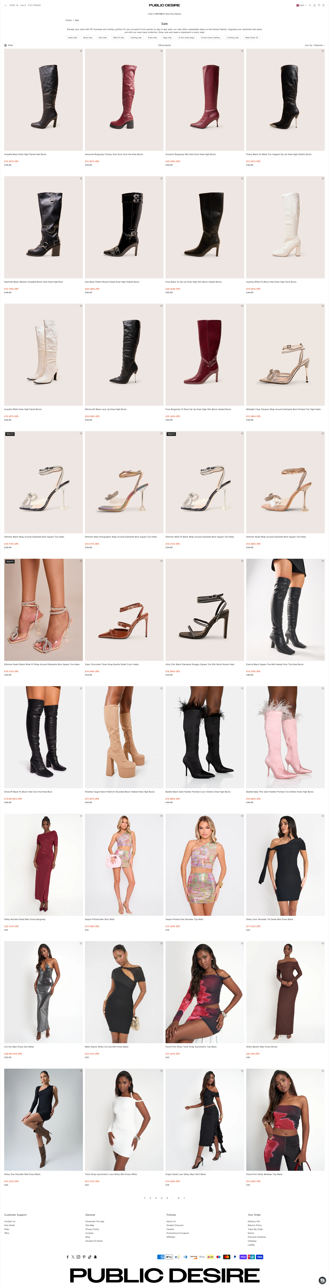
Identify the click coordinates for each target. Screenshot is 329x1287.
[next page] (184, 1198)
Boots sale (87, 37)
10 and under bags (186, 37)
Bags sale (167, 37)
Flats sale (103, 37)
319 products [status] (164, 45)
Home (69, 20)
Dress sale (152, 37)
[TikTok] (90, 1257)
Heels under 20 (251, 37)
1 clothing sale (232, 37)
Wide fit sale (118, 37)
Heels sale (72, 37)
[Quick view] (77, 146)
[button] (5, 5)
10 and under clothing (210, 37)
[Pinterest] (84, 1257)
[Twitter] (73, 1256)
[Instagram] (78, 1257)
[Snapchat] (95, 1257)
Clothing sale (135, 37)
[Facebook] (67, 1257)
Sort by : (314, 45)
